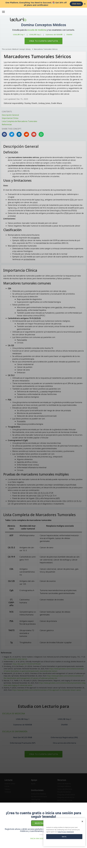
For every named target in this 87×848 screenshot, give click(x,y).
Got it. (64, 837)
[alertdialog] (43, 4)
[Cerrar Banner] (85, 4)
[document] (43, 424)
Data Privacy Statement (66, 832)
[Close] (82, 821)
